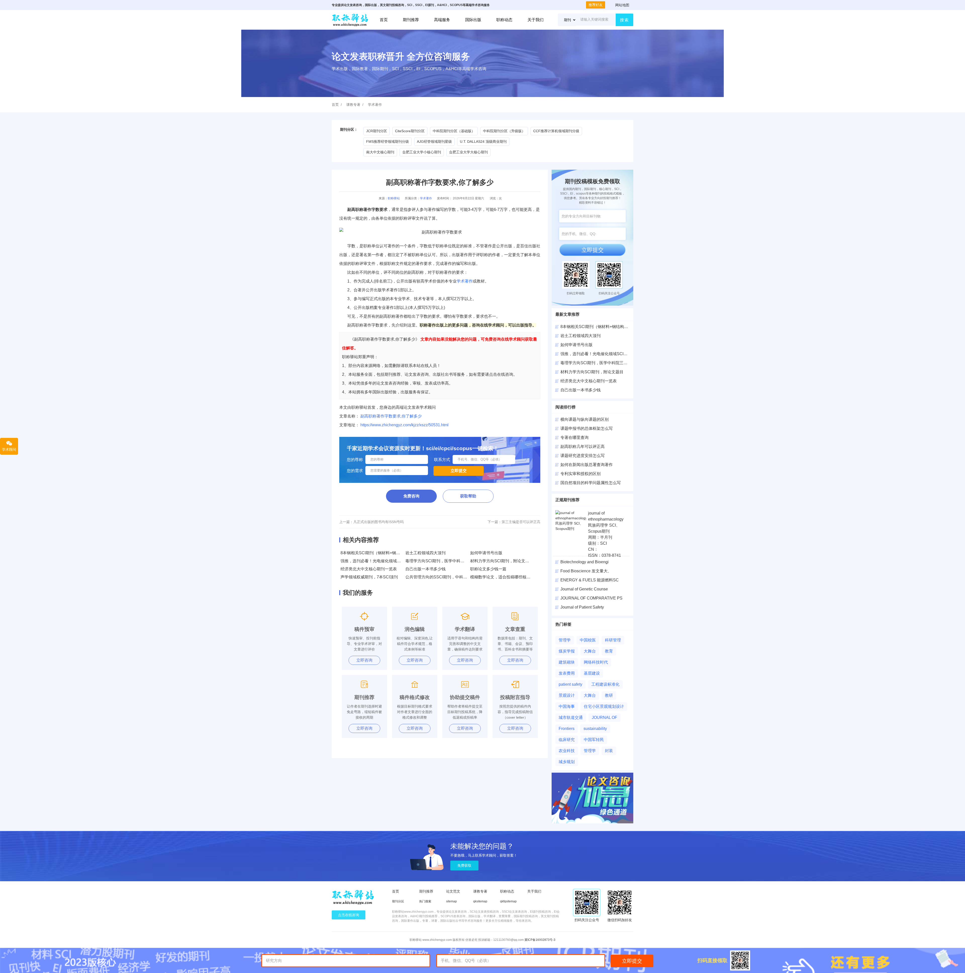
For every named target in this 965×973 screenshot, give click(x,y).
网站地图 (622, 5)
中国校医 (588, 640)
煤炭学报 (567, 651)
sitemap (451, 901)
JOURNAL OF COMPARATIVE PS (591, 598)
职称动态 (504, 20)
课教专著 (353, 105)
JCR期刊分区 (376, 131)
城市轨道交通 (571, 717)
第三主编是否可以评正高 (521, 522)
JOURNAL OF (604, 717)
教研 (609, 695)
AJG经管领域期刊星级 (434, 142)
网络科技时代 (596, 662)
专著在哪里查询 (574, 437)
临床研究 (567, 739)
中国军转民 (594, 739)
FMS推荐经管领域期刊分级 (387, 142)
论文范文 (453, 891)
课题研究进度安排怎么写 (582, 455)
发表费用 (567, 673)
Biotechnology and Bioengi (584, 562)
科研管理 (613, 640)
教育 (609, 651)
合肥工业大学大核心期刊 (468, 152)
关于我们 (535, 20)
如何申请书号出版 (486, 553)
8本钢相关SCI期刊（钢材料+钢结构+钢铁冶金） (383, 553)
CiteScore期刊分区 (410, 131)
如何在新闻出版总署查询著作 (586, 464)
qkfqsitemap (508, 901)
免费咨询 (411, 496)
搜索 (624, 20)
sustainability (595, 728)
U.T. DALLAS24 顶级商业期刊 (483, 142)
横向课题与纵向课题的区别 (584, 419)
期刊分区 (398, 901)
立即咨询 (364, 660)
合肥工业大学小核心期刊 (421, 152)
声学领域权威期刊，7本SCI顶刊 (369, 577)
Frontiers (566, 728)
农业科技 (567, 751)
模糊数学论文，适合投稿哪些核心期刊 (504, 577)
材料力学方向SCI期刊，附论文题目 (501, 561)
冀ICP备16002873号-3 (539, 940)
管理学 (565, 640)
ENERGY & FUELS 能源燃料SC (589, 580)
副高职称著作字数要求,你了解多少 (391, 416)
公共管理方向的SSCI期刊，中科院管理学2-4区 (447, 577)
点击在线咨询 (348, 915)
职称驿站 (394, 198)
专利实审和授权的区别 (580, 474)
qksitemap (480, 901)
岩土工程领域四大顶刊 (425, 553)
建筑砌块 (567, 662)
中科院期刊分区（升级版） (504, 131)
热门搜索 (425, 901)
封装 (609, 751)
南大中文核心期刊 (380, 152)
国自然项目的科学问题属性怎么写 (590, 483)
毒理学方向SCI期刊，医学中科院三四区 (596, 363)
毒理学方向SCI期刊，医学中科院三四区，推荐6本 (450, 561)
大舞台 (590, 651)
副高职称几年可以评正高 (582, 446)
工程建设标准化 (605, 684)
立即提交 (593, 250)
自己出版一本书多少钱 (425, 569)
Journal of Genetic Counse (584, 589)
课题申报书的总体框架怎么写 (586, 428)
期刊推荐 (411, 20)
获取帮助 (468, 496)
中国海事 (567, 706)
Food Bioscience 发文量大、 (586, 571)
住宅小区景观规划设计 (604, 706)
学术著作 (375, 105)
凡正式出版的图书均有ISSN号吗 (378, 522)
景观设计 (567, 695)
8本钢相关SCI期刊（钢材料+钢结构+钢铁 (597, 327)
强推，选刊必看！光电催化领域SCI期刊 (376, 561)
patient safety (570, 684)
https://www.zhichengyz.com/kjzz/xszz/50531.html (404, 425)
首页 (384, 20)
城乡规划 (567, 762)
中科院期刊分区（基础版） (454, 131)
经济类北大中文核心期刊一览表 (369, 569)
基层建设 (592, 673)
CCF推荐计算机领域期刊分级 (556, 131)
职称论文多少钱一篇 (488, 569)
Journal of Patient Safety (582, 607)
